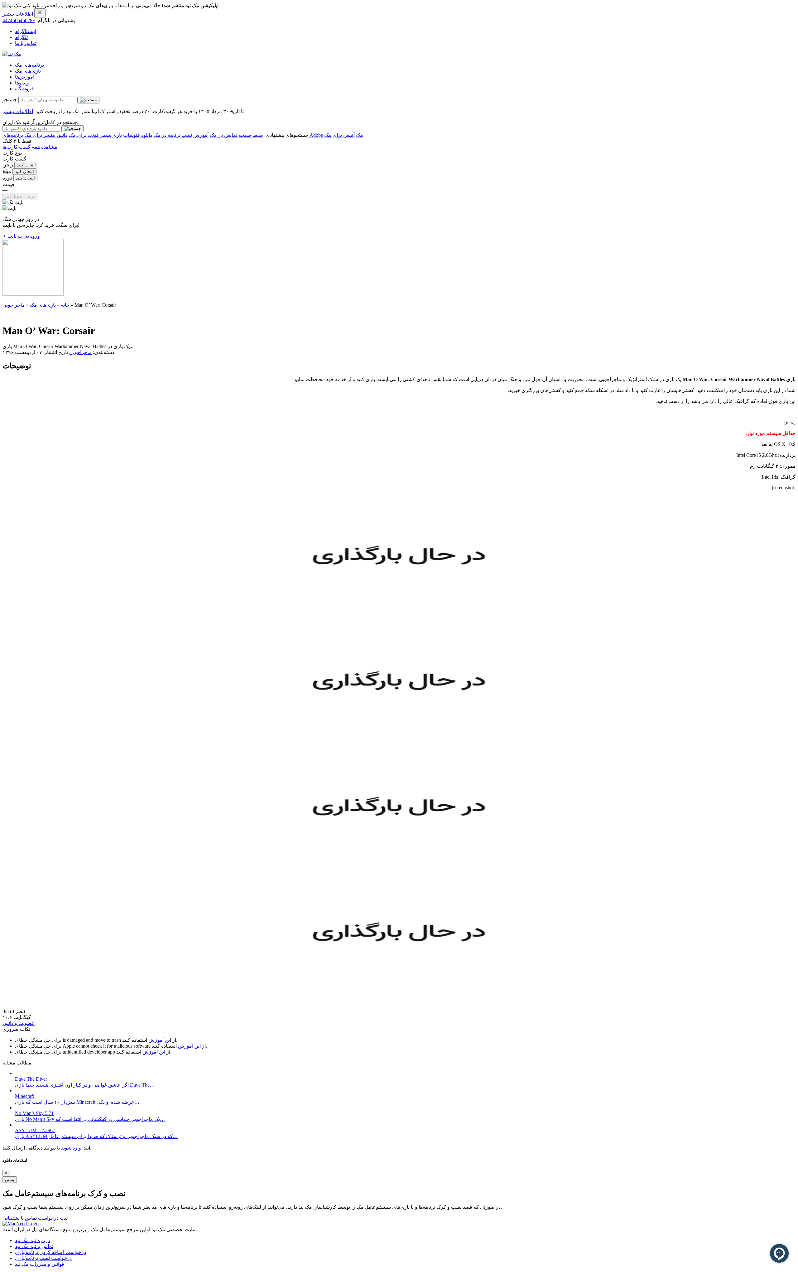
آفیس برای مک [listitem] (339, 135)
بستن (9, 1179)
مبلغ (6, 171)
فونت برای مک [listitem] (84, 135)
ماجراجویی (13, 305)
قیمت (8, 184)
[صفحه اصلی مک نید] (11, 54)
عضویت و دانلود (18, 1023)
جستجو (9, 99)
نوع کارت (12, 152)
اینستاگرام (25, 31)
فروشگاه (24, 88)
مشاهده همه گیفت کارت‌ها (29, 147)
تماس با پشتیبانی (19, 1218)
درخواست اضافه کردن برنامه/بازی (50, 1252)
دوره (7, 177)
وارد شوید (71, 1147)
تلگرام (21, 37)
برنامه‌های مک (29, 65)
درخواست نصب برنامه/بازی (43, 1258)
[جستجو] (88, 100)
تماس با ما (25, 43)
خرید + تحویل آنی (20, 196)
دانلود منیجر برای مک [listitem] (45, 135)
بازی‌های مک (28, 71)
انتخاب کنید (26, 165)
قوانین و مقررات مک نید (39, 1264)
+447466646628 (18, 20)
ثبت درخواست (53, 1218)
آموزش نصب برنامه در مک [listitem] (181, 135)
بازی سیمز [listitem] (111, 135)
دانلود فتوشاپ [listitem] (137, 135)
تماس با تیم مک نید (34, 1246)
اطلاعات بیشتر (17, 14)
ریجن (7, 164)
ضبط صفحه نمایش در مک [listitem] (236, 135)
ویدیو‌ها (22, 82)
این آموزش (159, 1040)
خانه (65, 305)
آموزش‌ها (24, 76)
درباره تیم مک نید (32, 1240)
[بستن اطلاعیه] (40, 12)
